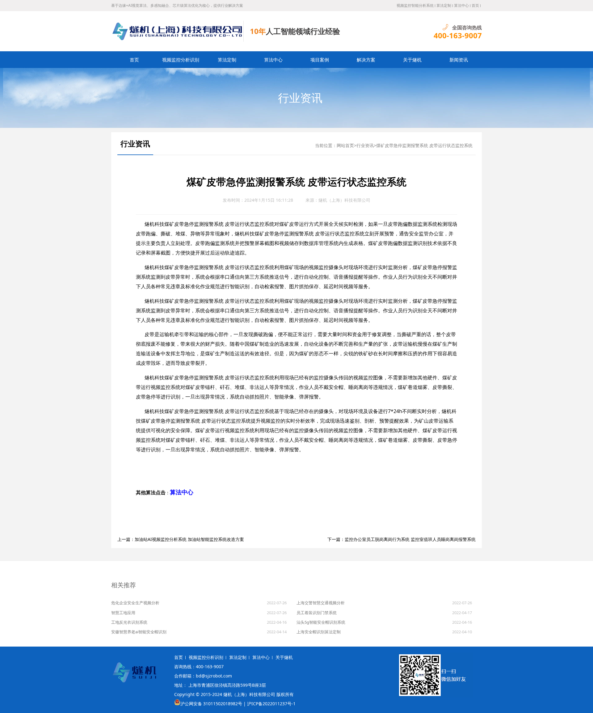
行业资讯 (300, 97)
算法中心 (461, 5)
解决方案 (366, 60)
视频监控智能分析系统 (415, 5)
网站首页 (345, 145)
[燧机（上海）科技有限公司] (177, 31)
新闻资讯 (458, 60)
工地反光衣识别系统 (129, 622)
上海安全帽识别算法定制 (318, 632)
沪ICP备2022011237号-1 (271, 704)
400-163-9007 (458, 36)
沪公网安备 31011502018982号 (211, 704)
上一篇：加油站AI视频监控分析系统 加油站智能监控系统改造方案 (180, 539)
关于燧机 (412, 60)
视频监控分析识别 (180, 60)
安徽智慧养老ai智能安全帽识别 (138, 632)
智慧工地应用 (123, 612)
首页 (475, 5)
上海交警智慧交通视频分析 (320, 602)
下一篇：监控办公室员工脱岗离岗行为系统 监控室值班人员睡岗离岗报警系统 (401, 539)
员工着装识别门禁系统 (316, 612)
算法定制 (443, 5)
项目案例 (319, 60)
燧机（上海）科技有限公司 (344, 200)
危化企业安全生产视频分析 (135, 602)
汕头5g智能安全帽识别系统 (320, 622)
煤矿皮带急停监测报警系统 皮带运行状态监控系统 (424, 145)
